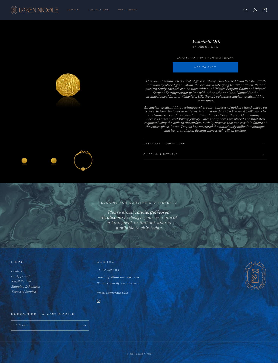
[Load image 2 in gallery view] (54, 160)
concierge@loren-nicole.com (118, 277)
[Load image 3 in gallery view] (83, 160)
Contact (16, 271)
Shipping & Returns (25, 286)
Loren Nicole (143, 353)
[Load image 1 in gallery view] (24, 160)
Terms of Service (23, 291)
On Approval (20, 276)
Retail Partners (22, 281)
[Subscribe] (84, 325)
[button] (74, 10)
